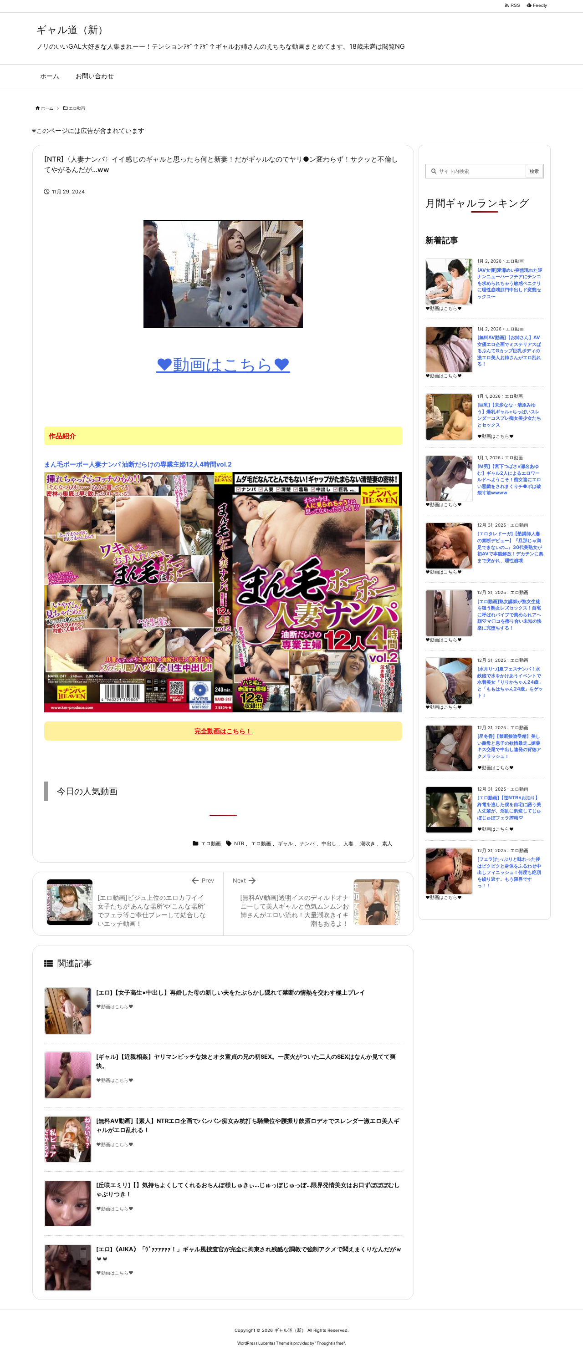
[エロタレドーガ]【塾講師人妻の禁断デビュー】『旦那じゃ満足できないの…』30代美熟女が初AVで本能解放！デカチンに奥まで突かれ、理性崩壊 (510, 547)
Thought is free (330, 1343)
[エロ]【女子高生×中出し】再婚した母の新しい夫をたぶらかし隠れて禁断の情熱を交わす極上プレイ (230, 992)
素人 (387, 843)
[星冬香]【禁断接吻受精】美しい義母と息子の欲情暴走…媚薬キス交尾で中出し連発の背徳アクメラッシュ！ (509, 746)
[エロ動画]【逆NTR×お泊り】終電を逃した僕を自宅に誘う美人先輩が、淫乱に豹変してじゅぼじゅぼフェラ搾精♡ (509, 808)
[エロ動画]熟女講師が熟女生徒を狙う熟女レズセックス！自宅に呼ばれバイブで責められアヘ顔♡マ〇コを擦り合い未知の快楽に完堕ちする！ (509, 615)
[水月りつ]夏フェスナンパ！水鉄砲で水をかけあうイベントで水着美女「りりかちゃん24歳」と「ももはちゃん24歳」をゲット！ (510, 682)
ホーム (47, 108)
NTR (239, 843)
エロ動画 (77, 108)
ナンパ (307, 843)
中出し (329, 843)
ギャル (285, 843)
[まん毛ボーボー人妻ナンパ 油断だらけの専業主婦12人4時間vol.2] (223, 591)
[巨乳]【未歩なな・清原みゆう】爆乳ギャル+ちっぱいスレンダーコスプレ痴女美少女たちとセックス (509, 415)
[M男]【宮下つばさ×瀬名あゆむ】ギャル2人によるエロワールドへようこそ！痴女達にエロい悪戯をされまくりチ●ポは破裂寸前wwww (509, 479)
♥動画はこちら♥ (223, 365)
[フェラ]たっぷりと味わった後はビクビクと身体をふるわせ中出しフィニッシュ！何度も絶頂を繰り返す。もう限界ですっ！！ (509, 872)
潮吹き (367, 843)
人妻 (348, 843)
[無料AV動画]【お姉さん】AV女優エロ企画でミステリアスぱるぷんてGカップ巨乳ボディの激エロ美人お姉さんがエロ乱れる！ (509, 351)
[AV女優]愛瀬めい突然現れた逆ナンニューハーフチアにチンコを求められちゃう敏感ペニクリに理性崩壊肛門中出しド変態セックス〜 (509, 283)
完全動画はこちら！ (223, 731)
